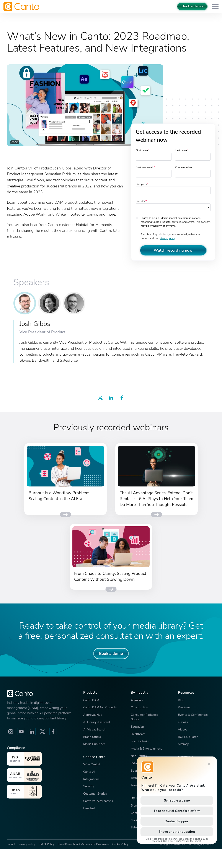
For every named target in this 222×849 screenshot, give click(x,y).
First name (142, 150)
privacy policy (167, 238)
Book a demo (192, 6)
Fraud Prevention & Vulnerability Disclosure (83, 844)
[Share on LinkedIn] (111, 398)
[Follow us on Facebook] (53, 731)
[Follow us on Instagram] (10, 731)
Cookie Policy (120, 844)
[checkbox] (137, 217)
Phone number (183, 167)
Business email (144, 167)
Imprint (11, 844)
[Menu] (215, 6)
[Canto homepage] (21, 6)
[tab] (24, 303)
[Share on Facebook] (121, 398)
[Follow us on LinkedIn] (32, 731)
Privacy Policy (27, 844)
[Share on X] (100, 398)
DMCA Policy (46, 844)
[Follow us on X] (42, 731)
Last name (181, 150)
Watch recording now (173, 250)
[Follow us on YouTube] (21, 731)
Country (140, 201)
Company (141, 184)
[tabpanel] (111, 341)
